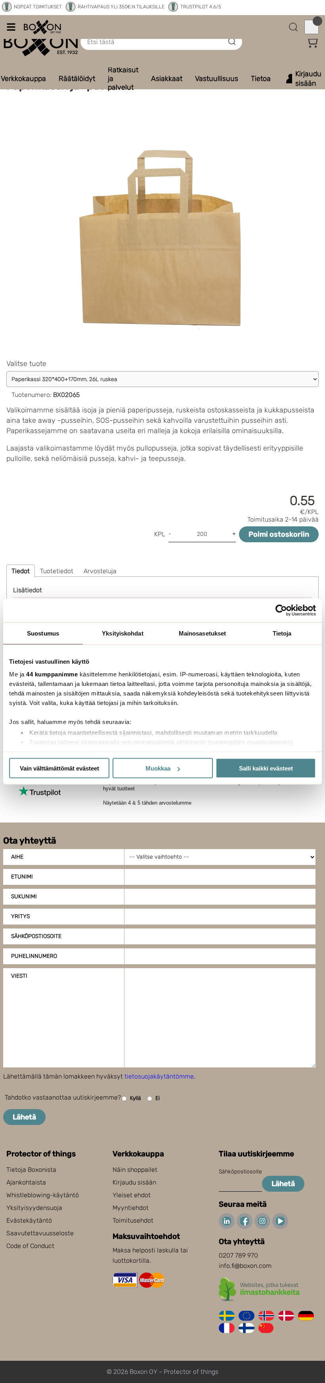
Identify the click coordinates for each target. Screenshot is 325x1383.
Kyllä (135, 1098)
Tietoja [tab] (282, 633)
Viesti (19, 976)
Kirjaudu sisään (134, 1182)
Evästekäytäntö (29, 1220)
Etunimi (22, 876)
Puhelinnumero (34, 956)
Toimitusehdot (133, 1220)
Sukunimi (24, 896)
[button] (312, 41)
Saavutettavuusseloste (40, 1233)
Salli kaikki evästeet (266, 768)
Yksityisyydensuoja (34, 1208)
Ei (157, 1098)
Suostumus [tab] (43, 633)
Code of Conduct (30, 1246)
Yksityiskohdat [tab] (122, 633)
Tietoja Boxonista (31, 1169)
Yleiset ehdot (132, 1195)
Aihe (17, 856)
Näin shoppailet (135, 1169)
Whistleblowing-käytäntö (42, 1195)
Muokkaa (157, 768)
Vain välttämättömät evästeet (59, 768)
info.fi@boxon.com (245, 1265)
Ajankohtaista (26, 1182)
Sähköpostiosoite (36, 936)
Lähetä (24, 1117)
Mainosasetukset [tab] (202, 633)
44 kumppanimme (52, 673)
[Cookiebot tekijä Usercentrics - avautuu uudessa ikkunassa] (281, 610)
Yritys (20, 916)
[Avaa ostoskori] (311, 27)
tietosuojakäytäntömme (159, 1076)
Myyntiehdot (131, 1208)
